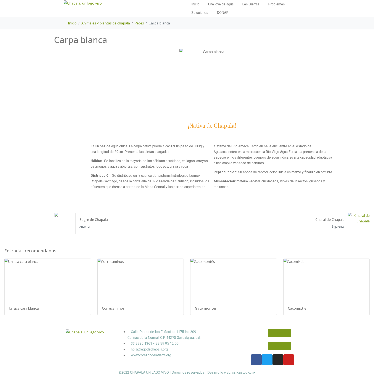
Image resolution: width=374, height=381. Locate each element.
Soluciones (199, 13)
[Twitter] (267, 359)
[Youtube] (288, 359)
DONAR (222, 13)
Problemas (276, 4)
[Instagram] (277, 359)
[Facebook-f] (256, 359)
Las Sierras (251, 4)
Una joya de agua (221, 4)
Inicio (195, 4)
